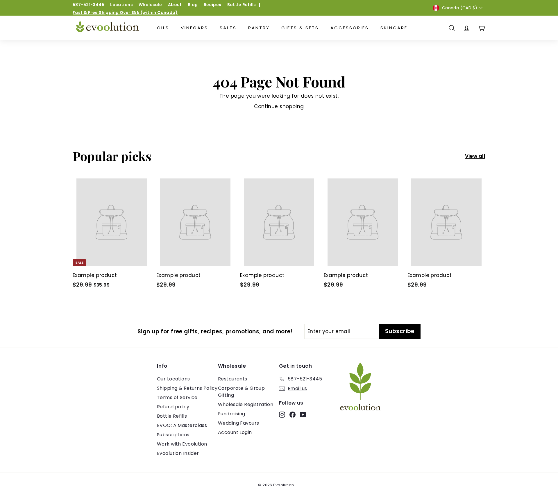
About (175, 5)
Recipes (212, 5)
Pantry (259, 28)
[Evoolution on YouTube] (303, 414)
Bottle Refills (241, 5)
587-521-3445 (88, 5)
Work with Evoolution (182, 444)
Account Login (235, 432)
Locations (121, 5)
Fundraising (231, 413)
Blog (193, 5)
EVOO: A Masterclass (182, 425)
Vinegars (194, 28)
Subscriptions (173, 434)
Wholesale (150, 5)
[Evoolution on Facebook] (292, 414)
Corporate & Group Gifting (241, 391)
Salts (228, 28)
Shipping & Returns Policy (187, 388)
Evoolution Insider (178, 453)
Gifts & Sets (300, 28)
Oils (163, 28)
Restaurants (232, 379)
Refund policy (173, 406)
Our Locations (173, 379)
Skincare (393, 28)
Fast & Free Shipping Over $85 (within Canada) (125, 12)
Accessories (349, 28)
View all (475, 156)
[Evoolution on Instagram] (282, 414)
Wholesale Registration (245, 404)
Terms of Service (177, 397)
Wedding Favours (238, 423)
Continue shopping (279, 106)
